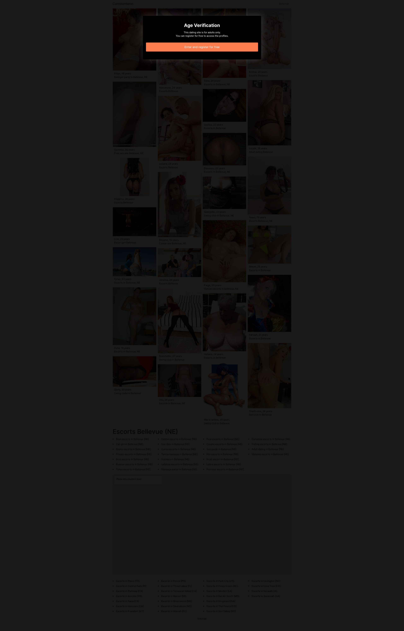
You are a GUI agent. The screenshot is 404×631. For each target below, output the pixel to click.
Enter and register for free (202, 47)
